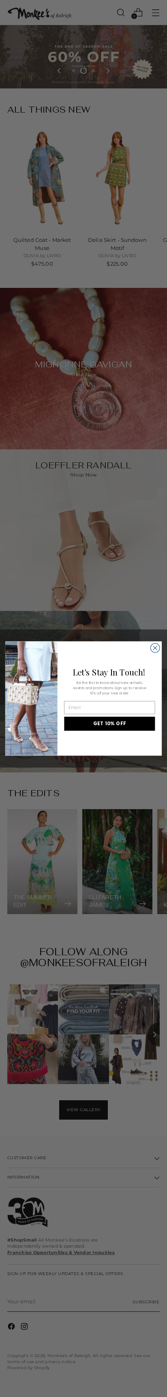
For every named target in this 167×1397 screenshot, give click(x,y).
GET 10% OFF (109, 723)
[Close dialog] (155, 648)
